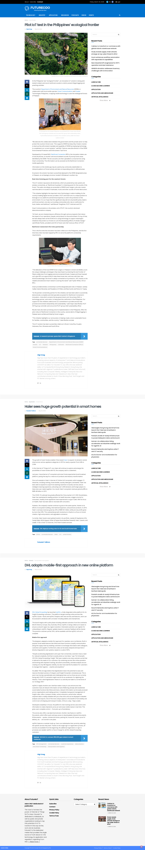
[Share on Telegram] (27, 98)
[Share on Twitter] (27, 86)
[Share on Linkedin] (27, 90)
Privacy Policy (54, 810)
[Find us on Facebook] (112, 1)
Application (53, 15)
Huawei (78, 91)
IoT (40, 344)
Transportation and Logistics (41, 560)
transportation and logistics (56, 746)
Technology (30, 15)
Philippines (53, 344)
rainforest (61, 344)
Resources (65, 15)
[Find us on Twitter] (110, 1)
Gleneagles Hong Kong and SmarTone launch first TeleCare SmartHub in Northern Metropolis (105, 430)
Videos (83, 15)
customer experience (67, 744)
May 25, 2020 (42, 411)
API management (41, 744)
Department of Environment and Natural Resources (57, 89)
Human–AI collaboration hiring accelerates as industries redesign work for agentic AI (105, 443)
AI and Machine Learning (100, 86)
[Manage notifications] (141, 846)
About (27, 2)
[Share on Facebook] (27, 82)
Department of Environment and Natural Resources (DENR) (66, 342)
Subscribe (33, 2)
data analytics (79, 744)
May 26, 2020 (38, 29)
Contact (40, 2)
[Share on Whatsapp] (27, 94)
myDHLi (58, 612)
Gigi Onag (29, 29)
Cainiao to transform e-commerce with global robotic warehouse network (113, 807)
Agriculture (96, 82)
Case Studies (32, 20)
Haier (65, 460)
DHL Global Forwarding (39, 612)
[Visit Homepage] (37, 8)
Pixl (50, 848)
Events (91, 15)
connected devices (41, 342)
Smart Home (39, 402)
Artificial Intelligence (99, 97)
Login (118, 2)
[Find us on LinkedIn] (107, 1)
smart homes (67, 534)
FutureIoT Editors (31, 411)
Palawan (45, 344)
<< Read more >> (34, 842)
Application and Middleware (102, 93)
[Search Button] (119, 15)
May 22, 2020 (38, 569)
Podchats (75, 15)
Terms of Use (54, 816)
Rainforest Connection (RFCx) (74, 344)
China (38, 534)
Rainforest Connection (58, 154)
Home (26, 20)
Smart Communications (65, 91)
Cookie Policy (54, 813)
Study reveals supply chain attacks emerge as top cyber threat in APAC (113, 820)
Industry (42, 15)
